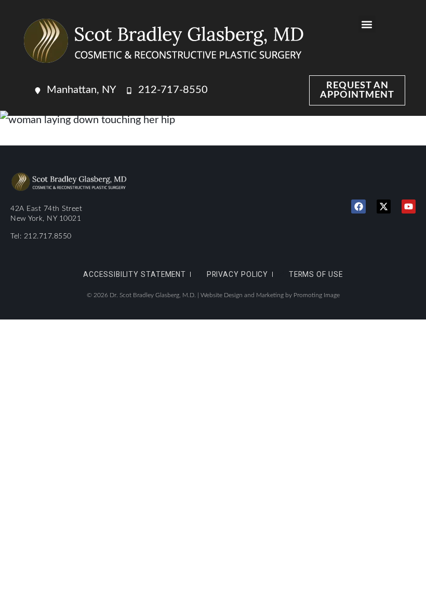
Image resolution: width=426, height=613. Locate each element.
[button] (367, 24)
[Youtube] (409, 206)
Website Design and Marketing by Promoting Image (270, 295)
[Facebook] (358, 206)
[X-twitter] (384, 206)
